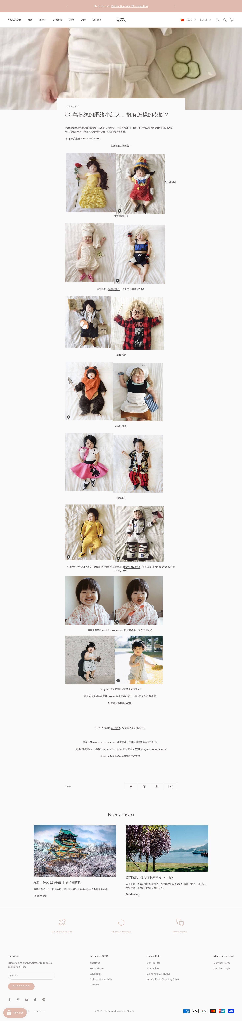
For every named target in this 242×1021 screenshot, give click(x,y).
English (203, 20)
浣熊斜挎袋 (114, 289)
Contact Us (153, 963)
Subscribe (21, 986)
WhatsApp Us (180, 931)
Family (42, 19)
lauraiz (96, 138)
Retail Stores (97, 968)
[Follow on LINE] (43, 999)
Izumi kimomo (132, 567)
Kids (30, 19)
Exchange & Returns (158, 973)
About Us (95, 963)
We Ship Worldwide (62, 931)
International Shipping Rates (163, 979)
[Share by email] (170, 786)
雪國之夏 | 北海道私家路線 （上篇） (150, 877)
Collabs (96, 19)
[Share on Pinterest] (157, 786)
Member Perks (222, 963)
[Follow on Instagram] (18, 999)
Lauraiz (118, 749)
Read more (40, 895)
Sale (83, 19)
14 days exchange (121, 931)
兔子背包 (115, 728)
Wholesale (96, 973)
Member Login (222, 968)
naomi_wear (159, 749)
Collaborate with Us (101, 979)
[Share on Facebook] (130, 786)
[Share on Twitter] (143, 786)
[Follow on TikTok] (35, 999)
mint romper (111, 630)
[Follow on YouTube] (26, 999)
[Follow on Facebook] (9, 999)
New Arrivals (14, 19)
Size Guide (153, 968)
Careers (94, 984)
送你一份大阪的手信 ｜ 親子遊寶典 (57, 882)
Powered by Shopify (124, 1011)
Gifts (71, 19)
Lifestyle (57, 19)
